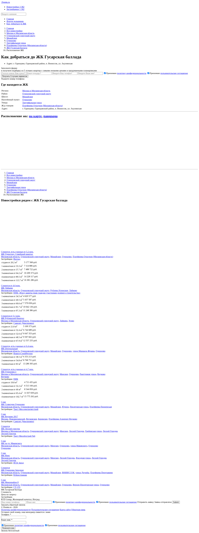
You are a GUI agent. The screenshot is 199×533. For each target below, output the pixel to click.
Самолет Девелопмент (23, 323)
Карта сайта (65, 510)
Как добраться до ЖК (16, 24)
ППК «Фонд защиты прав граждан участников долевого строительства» (46, 293)
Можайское (27, 97)
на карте (35, 116)
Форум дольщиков (15, 21)
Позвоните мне (8, 528)
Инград (16, 259)
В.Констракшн (20, 475)
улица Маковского (78, 446)
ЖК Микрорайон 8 (10, 482)
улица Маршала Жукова (84, 351)
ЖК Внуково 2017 (9, 416)
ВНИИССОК (68, 472)
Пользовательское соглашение (45, 510)
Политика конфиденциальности (16, 510)
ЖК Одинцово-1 (8, 372)
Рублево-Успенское (59, 290)
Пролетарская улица (79, 407)
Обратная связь (78, 510)
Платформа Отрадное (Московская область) (42, 105)
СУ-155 (16, 487)
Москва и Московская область (36, 91)
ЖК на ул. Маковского (11, 443)
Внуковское (31, 419)
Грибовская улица (93, 431)
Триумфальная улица (32, 102)
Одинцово (27, 100)
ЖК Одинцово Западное (12, 470)
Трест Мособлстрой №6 (24, 436)
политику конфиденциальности (131, 73)
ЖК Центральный (9, 348)
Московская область (10, 256)
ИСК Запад (18, 463)
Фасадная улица (83, 458)
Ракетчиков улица (88, 374)
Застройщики (15, 9)
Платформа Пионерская (101, 407)
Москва (4, 419)
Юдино (65, 407)
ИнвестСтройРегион (23, 353)
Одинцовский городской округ (36, 94)
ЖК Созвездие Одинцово (13, 404)
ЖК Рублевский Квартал (12, 318)
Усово (71, 321)
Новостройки (15, 7)
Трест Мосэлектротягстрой (25, 409)
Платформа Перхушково (101, 472)
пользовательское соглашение (174, 73)
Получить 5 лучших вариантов (14, 76)
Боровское (43, 419)
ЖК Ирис (5, 455)
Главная (10, 19)
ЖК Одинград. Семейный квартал (17, 254)
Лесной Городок (76, 431)
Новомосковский (17, 419)
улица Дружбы (82, 472)
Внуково (101, 374)
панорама (50, 116)
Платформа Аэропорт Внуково (63, 419)
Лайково (73, 290)
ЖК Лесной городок (10, 429)
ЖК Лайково (7, 288)
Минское (64, 374)
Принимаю (126, 73)
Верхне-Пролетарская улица (86, 485)
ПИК (15, 379)
